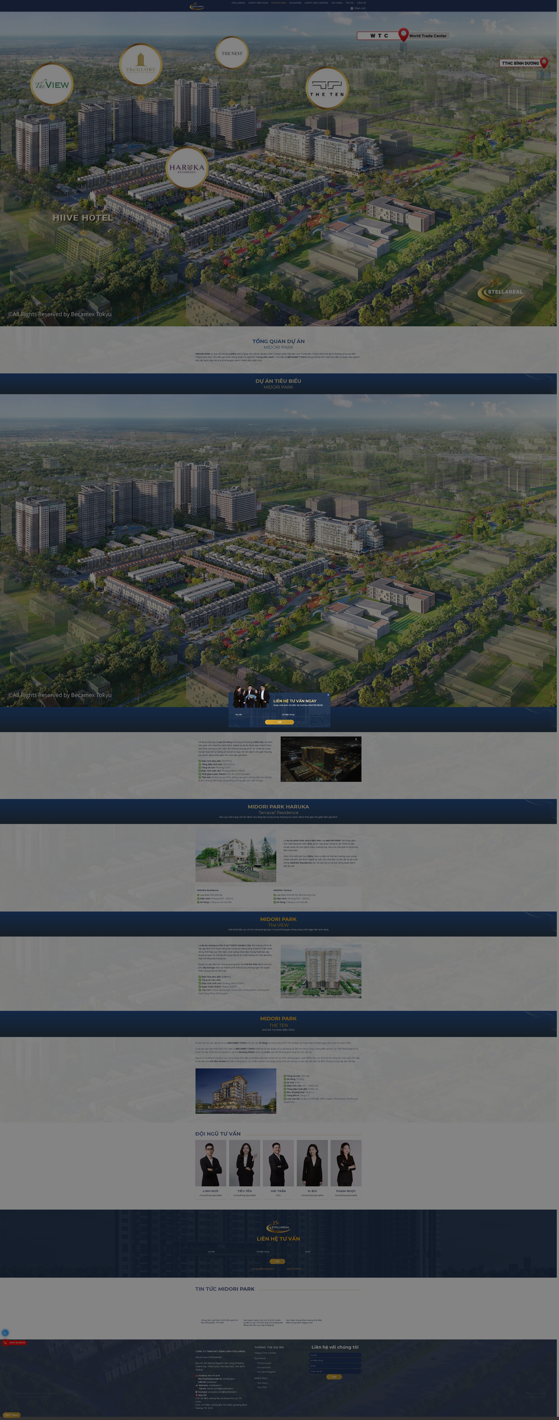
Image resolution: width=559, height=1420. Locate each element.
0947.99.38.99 (315, 705)
